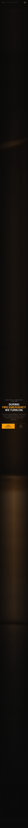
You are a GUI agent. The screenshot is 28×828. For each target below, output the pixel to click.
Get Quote (21, 426)
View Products (8, 426)
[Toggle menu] (25, 2)
